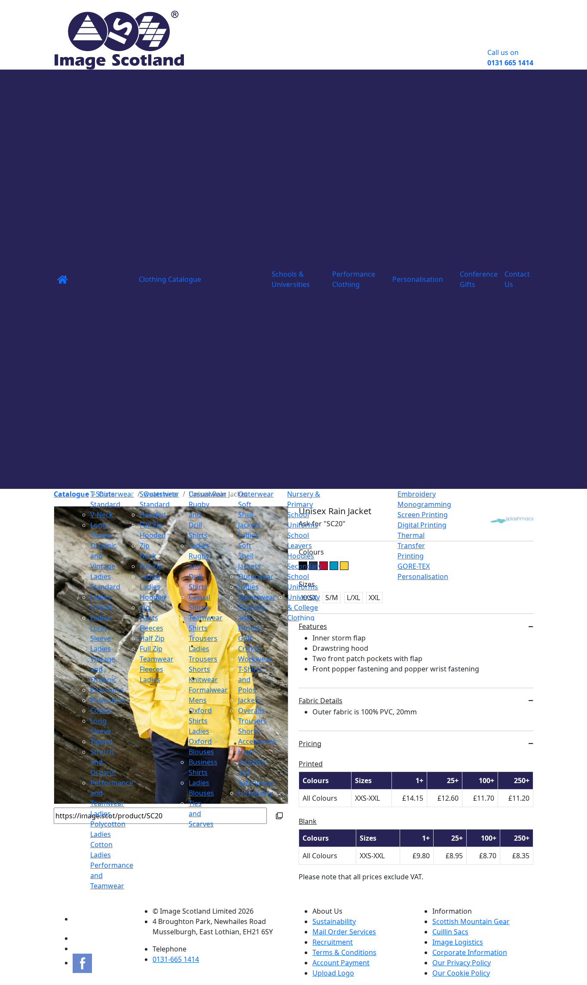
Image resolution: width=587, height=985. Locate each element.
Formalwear (208, 690)
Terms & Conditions (344, 952)
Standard (105, 504)
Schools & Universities (291, 279)
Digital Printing (421, 525)
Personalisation (417, 279)
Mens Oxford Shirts (200, 710)
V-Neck (101, 514)
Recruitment (332, 942)
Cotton (101, 710)
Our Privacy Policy (461, 962)
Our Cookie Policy (461, 973)
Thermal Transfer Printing (411, 546)
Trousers (203, 638)
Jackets (249, 700)
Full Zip (151, 566)
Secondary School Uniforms (304, 576)
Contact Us (517, 279)
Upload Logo (333, 973)
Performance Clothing (353, 279)
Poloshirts (106, 690)
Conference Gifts (479, 279)
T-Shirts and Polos (250, 680)
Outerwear (256, 494)
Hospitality (255, 793)
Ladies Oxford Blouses (201, 741)
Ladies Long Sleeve (100, 628)
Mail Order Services (344, 931)
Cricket (249, 648)
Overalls (251, 710)
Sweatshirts (159, 494)
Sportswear (257, 597)
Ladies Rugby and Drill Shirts (199, 566)
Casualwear (207, 494)
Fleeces (151, 628)
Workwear (255, 659)
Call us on (510, 57)
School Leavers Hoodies (300, 546)
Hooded (153, 514)
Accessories (257, 741)
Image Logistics (457, 942)
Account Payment (341, 962)
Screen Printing (422, 514)
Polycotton (107, 700)
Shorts (199, 669)
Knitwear (203, 679)
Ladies (150, 576)
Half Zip (152, 638)
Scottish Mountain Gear (471, 921)
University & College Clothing (303, 607)
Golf (245, 638)
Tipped (101, 741)
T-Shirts (102, 494)
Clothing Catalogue (170, 279)
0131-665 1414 (176, 959)
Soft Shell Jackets (249, 515)
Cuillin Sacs (450, 931)
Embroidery (416, 494)
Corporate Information (469, 952)
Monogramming (424, 504)
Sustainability (334, 921)
